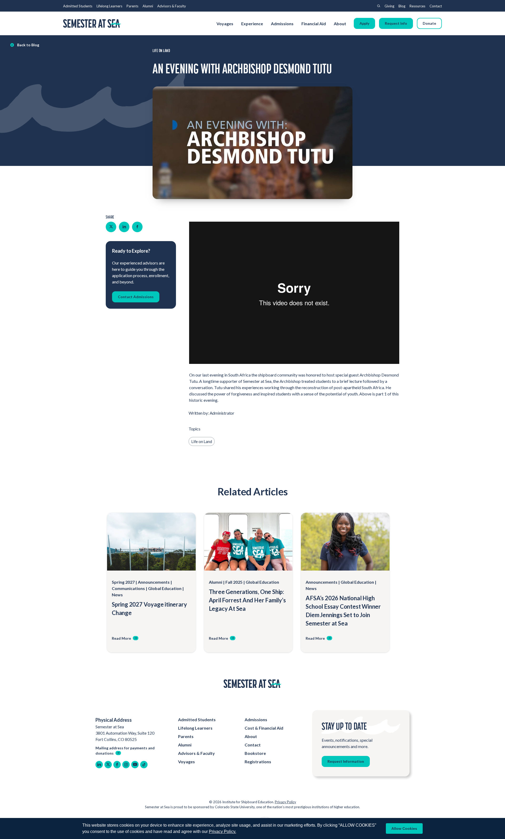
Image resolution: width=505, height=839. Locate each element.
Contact (436, 6)
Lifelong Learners (109, 6)
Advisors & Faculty (171, 6)
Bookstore (255, 753)
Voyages (224, 23)
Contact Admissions (136, 296)
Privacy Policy (285, 802)
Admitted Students (77, 6)
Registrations (258, 761)
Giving (389, 6)
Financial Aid (313, 23)
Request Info (396, 23)
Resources (417, 6)
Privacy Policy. (222, 831)
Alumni (148, 6)
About (340, 23)
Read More (121, 638)
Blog (401, 6)
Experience (252, 23)
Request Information (345, 761)
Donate (429, 23)
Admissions (282, 23)
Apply (364, 23)
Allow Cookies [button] (404, 828)
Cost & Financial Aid (264, 727)
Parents (132, 6)
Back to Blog (28, 45)
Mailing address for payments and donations (125, 750)
